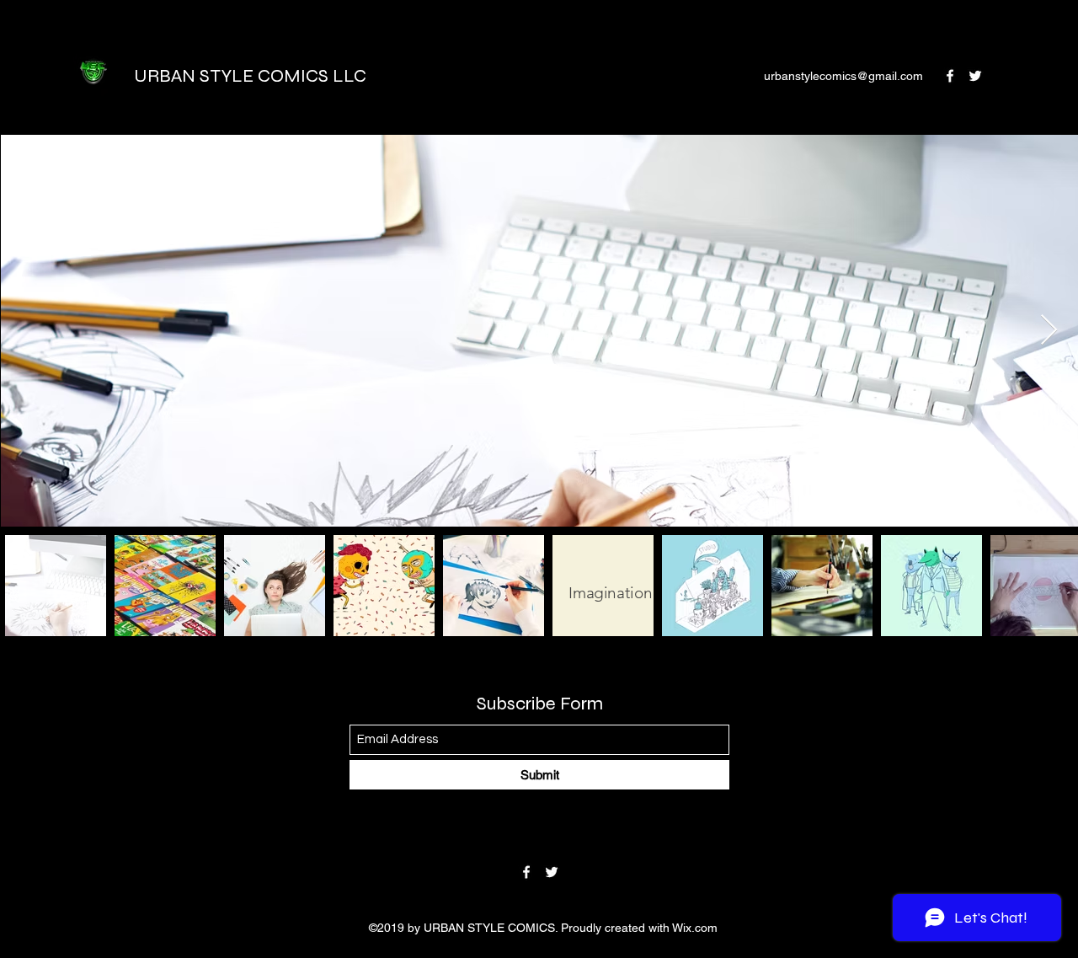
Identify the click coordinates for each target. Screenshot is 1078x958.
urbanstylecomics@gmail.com (843, 76)
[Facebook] (950, 75)
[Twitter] (975, 75)
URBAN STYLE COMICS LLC (250, 76)
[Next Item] (1049, 330)
